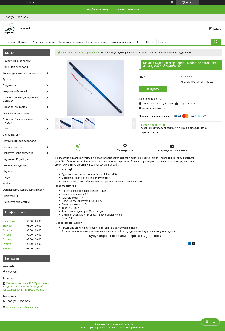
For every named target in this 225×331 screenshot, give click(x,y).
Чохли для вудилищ (15, 165)
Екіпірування (10, 195)
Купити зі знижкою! (128, 9)
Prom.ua (129, 324)
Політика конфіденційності (131, 327)
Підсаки (7, 171)
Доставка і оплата (44, 41)
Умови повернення (122, 41)
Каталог (67, 52)
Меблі (6, 183)
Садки (6, 177)
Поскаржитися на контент (103, 327)
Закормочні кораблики (16, 113)
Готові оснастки (12, 146)
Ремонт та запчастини (16, 201)
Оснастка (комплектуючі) (18, 152)
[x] (193, 244)
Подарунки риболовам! (17, 60)
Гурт (140, 41)
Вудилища (9, 85)
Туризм (7, 79)
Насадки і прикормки (15, 106)
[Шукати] (216, 42)
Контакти (23, 41)
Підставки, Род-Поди (16, 159)
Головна (9, 41)
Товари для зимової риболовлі (22, 73)
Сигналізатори (11, 134)
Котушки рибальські (15, 91)
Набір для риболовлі (87, 52)
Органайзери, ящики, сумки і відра (23, 189)
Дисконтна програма (70, 41)
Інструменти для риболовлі (19, 140)
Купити (154, 89)
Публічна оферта (96, 41)
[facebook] (189, 244)
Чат (213, 321)
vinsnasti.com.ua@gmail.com (22, 307)
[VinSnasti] (9, 28)
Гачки (6, 128)
